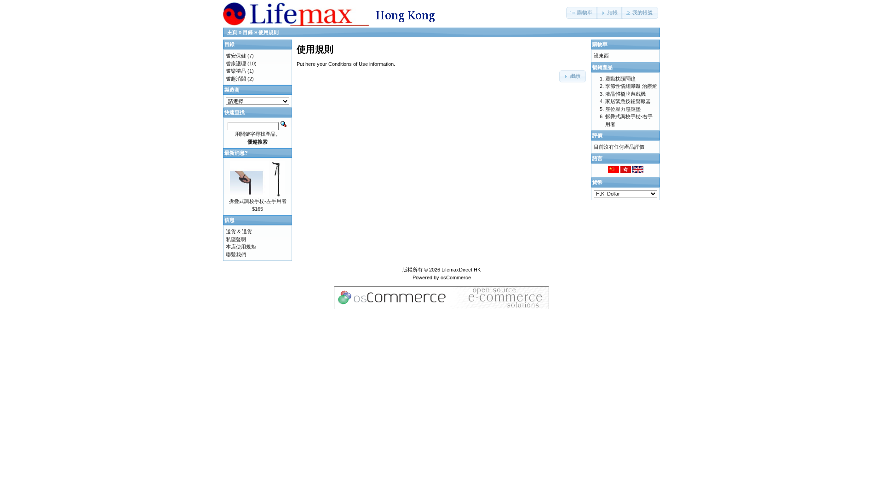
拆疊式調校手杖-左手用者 (258, 201)
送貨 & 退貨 (239, 231)
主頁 (232, 32)
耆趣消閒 (236, 78)
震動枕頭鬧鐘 (620, 78)
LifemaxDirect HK (461, 269)
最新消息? (236, 153)
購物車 (600, 44)
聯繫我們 (236, 254)
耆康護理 (236, 63)
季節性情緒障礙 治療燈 (631, 86)
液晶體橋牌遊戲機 (625, 94)
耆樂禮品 (236, 71)
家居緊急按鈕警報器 (628, 101)
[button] (582, 13)
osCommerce (456, 277)
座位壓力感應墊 (623, 109)
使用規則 (268, 32)
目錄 (248, 32)
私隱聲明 (236, 239)
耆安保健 (236, 55)
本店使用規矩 (241, 246)
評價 (597, 135)
